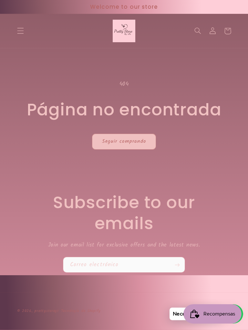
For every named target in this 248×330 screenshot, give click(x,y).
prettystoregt (47, 311)
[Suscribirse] (177, 265)
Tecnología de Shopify (81, 311)
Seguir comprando (124, 141)
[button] (20, 31)
